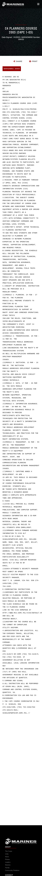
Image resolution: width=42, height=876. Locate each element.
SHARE (19, 61)
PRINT (34, 61)
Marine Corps (21, 841)
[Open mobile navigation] (38, 4)
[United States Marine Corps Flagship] (13, 4)
